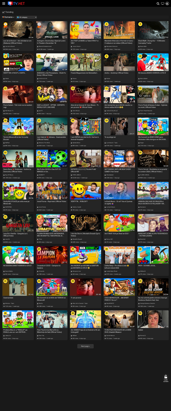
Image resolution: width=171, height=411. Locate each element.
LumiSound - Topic (111, 143)
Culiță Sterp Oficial (111, 271)
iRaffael (7, 143)
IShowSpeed (109, 175)
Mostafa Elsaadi (77, 239)
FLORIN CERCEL (144, 175)
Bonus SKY (109, 239)
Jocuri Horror (76, 46)
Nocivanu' (143, 207)
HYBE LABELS (76, 175)
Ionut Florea (42, 207)
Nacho (41, 303)
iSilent (7, 78)
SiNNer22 (143, 271)
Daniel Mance (110, 335)
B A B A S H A (43, 78)
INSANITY (42, 175)
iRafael (74, 335)
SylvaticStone (76, 143)
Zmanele (41, 271)
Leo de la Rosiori (10, 46)
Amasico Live (76, 271)
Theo (40, 239)
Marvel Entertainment (45, 46)
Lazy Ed (7, 239)
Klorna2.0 (143, 335)
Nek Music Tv (9, 110)
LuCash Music (110, 207)
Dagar (142, 143)
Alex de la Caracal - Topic (80, 303)
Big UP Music (9, 175)
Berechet (142, 239)
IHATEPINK (8, 207)
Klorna (74, 78)
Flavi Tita (41, 335)
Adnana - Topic (9, 303)
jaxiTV (41, 110)
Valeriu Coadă (76, 207)
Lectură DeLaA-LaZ (112, 110)
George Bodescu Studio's (147, 303)
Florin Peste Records (146, 110)
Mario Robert (143, 78)
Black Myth (143, 46)
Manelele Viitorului (111, 46)
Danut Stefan (9, 271)
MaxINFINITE (110, 303)
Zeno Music (76, 110)
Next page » (85, 346)
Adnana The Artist (44, 143)
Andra (108, 78)
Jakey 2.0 (8, 335)
